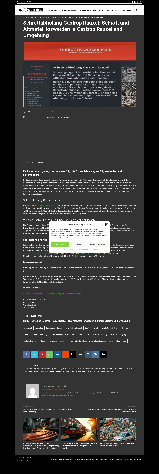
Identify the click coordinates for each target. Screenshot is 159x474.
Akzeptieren (60, 244)
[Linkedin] (57, 354)
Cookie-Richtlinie (68, 249)
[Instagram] (132, 2)
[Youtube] (140, 2)
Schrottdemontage (100, 334)
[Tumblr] (88, 354)
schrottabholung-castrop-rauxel (63, 334)
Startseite (26, 17)
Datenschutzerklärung (82, 249)
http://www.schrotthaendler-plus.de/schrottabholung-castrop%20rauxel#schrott (52, 294)
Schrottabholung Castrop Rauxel (47, 205)
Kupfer (87, 328)
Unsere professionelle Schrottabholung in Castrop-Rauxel (90, 341)
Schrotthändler (30, 341)
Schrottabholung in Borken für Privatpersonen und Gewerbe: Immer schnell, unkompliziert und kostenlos (79, 445)
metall (95, 328)
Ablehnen (79, 244)
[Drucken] (80, 354)
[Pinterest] (42, 354)
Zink (118, 341)
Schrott (27, 334)
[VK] (95, 354)
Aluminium (39, 328)
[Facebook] (129, 2)
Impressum (95, 249)
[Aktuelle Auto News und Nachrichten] (30, 9)
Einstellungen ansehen (98, 244)
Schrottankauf (84, 334)
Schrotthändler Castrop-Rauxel (52, 341)
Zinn (124, 341)
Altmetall (28, 328)
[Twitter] (135, 2)
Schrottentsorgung (118, 334)
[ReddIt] (65, 354)
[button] (106, 224)
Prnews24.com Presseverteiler (55, 386)
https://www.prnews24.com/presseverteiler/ (53, 389)
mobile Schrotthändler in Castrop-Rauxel (117, 328)
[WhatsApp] (49, 354)
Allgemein (34, 17)
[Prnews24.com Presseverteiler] (32, 391)
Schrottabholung (40, 334)
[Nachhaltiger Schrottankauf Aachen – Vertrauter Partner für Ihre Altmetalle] (118, 429)
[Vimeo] (137, 2)
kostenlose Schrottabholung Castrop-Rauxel (64, 328)
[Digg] (103, 354)
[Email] (72, 354)
